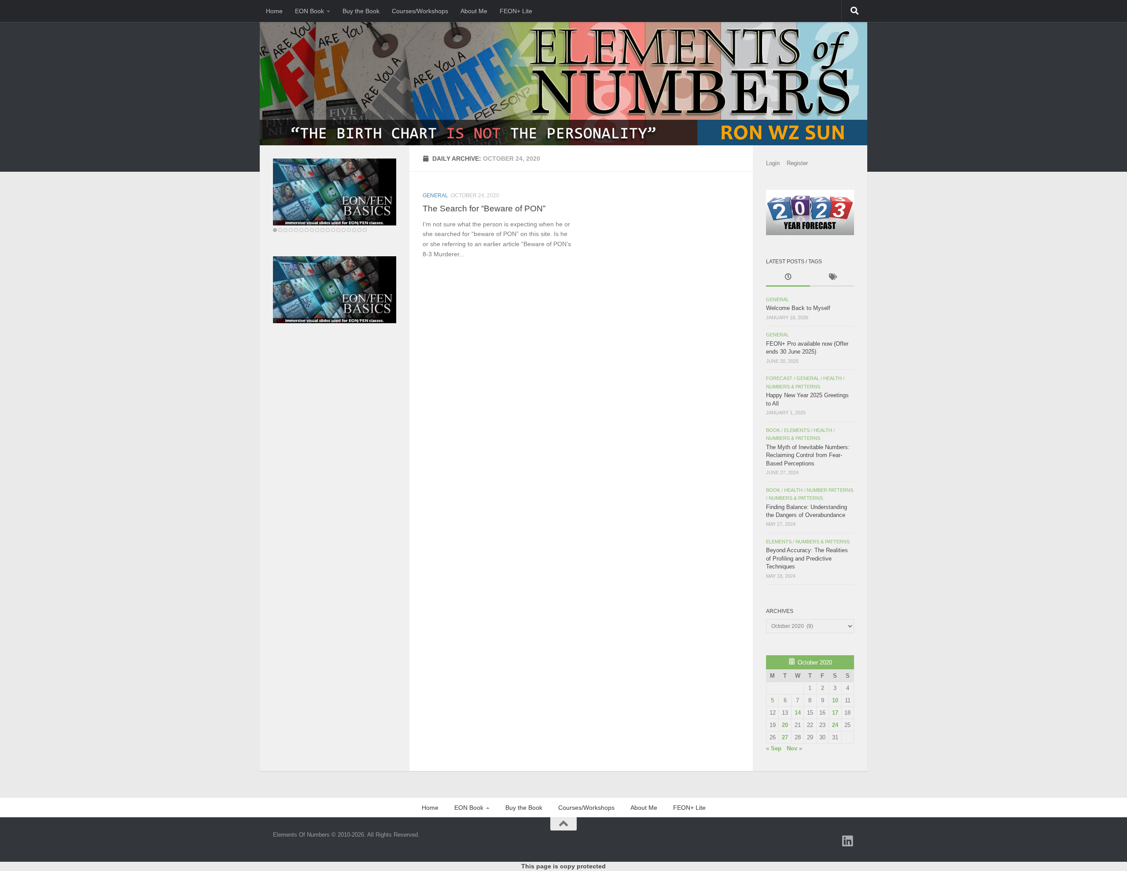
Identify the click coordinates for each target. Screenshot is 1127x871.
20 (785, 725)
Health (832, 378)
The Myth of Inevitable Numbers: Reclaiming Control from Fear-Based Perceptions (808, 455)
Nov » (794, 748)
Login (773, 163)
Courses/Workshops (420, 11)
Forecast (779, 378)
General (435, 195)
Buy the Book (361, 11)
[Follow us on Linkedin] (848, 841)
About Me (473, 11)
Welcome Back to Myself (798, 308)
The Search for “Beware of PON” (484, 208)
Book (773, 430)
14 (798, 712)
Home (274, 11)
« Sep (773, 748)
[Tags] (832, 278)
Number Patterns (830, 490)
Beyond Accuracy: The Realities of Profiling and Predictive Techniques (807, 558)
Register (797, 163)
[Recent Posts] (788, 278)
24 (835, 725)
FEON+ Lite (516, 11)
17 (835, 712)
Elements (797, 430)
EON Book (309, 11)
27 (785, 737)
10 (835, 700)
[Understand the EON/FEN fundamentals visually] (334, 192)
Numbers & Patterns (793, 386)
